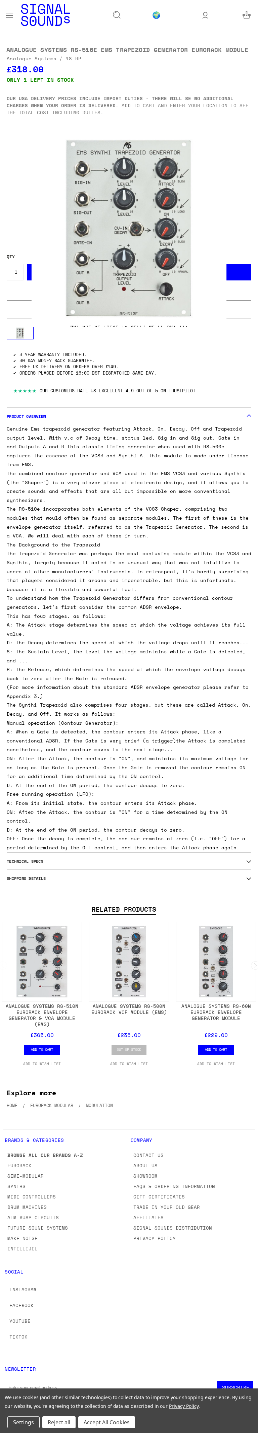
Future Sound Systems (37, 1227)
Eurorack (19, 1165)
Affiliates (148, 1217)
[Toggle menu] (9, 14)
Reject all (59, 1422)
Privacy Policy (154, 1238)
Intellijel (22, 1248)
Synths (16, 1186)
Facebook (21, 1305)
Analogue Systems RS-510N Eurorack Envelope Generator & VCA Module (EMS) (42, 1015)
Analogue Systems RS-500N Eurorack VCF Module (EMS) (129, 1009)
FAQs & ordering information (174, 1186)
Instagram (23, 1289)
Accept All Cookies (107, 1422)
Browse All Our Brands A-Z (45, 1155)
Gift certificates (159, 1196)
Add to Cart (42, 1049)
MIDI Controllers (31, 1196)
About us (145, 1165)
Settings (23, 1422)
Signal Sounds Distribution (172, 1227)
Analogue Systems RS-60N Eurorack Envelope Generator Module (216, 1012)
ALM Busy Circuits (33, 1217)
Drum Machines (27, 1207)
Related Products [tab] (124, 909)
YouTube (20, 1320)
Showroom (145, 1175)
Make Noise (22, 1238)
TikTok (18, 1336)
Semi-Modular (25, 1175)
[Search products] (117, 15)
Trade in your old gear (166, 1207)
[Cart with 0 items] (246, 14)
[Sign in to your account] (205, 14)
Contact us (148, 1155)
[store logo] (45, 15)
